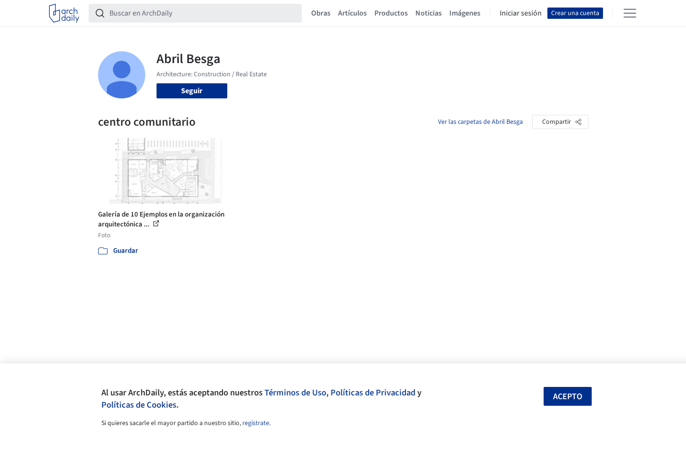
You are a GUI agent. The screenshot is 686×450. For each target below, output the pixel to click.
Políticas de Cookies (138, 405)
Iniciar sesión (521, 13)
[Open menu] (629, 13)
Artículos (352, 13)
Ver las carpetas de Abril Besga (480, 122)
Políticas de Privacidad (373, 392)
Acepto (567, 396)
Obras (321, 13)
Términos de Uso (295, 392)
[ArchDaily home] (64, 13)
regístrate (255, 423)
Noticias (428, 13)
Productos (391, 13)
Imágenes (464, 13)
